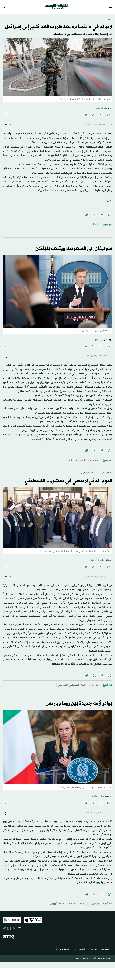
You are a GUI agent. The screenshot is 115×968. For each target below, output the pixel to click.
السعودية (94, 459)
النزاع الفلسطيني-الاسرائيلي (71, 684)
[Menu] (110, 6)
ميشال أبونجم (98, 796)
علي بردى (98, 339)
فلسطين (95, 224)
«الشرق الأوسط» (97, 559)
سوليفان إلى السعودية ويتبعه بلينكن (73, 248)
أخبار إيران (94, 684)
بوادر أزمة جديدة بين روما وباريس (79, 703)
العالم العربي (106, 472)
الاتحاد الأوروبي (57, 903)
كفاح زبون (99, 107)
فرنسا (72, 903)
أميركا (69, 459)
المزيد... (107, 200)
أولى (110, 18)
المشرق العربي (87, 472)
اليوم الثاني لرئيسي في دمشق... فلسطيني (68, 480)
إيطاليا (83, 903)
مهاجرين (95, 903)
